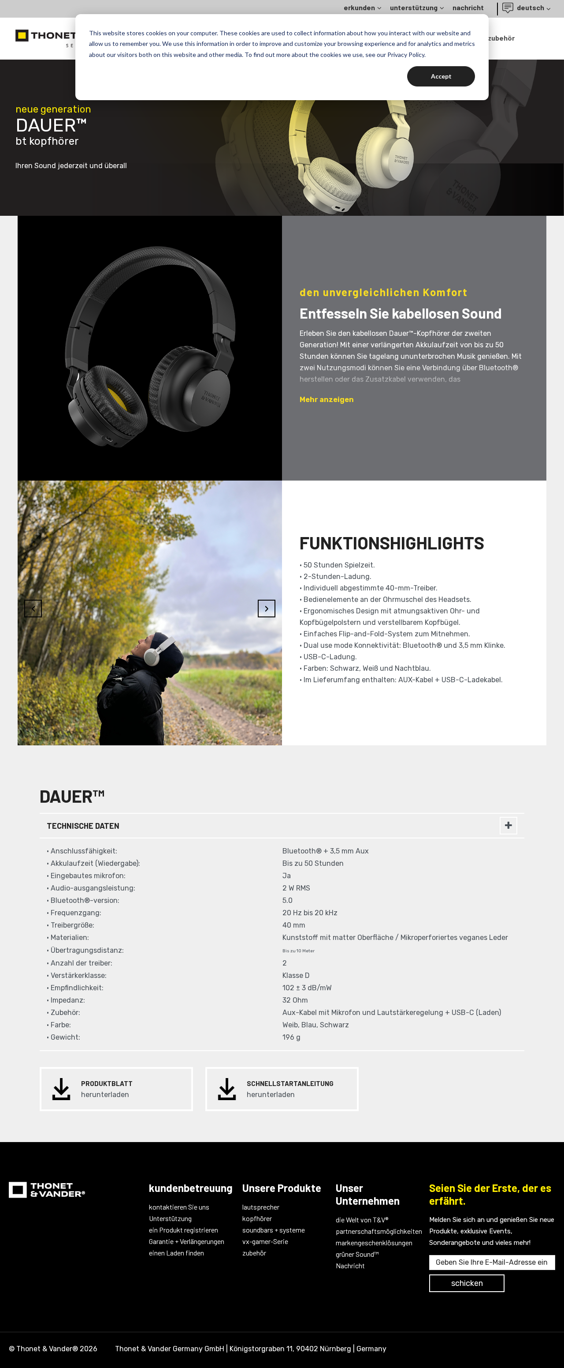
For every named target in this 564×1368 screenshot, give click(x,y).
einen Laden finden (176, 1252)
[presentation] (33, 344)
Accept (441, 76)
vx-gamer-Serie (265, 1241)
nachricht (468, 7)
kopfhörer (257, 1218)
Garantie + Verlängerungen (186, 1241)
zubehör (501, 38)
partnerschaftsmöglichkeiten (375, 1231)
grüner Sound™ (357, 1254)
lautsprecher (260, 1207)
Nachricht (350, 1265)
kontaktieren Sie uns (179, 1207)
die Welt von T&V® (362, 1219)
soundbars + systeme (273, 1229)
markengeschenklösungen (374, 1242)
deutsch (530, 7)
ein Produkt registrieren (183, 1229)
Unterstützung (170, 1218)
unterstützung (414, 7)
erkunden (359, 7)
